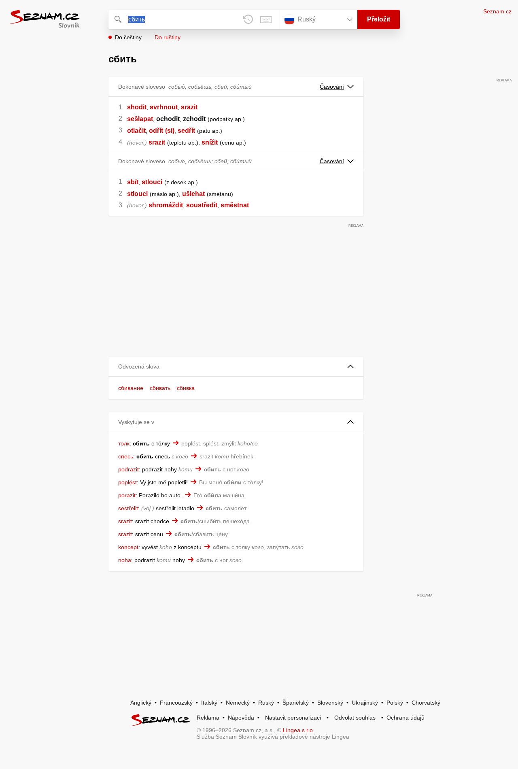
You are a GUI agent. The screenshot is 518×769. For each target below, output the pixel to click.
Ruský (266, 702)
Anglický (140, 702)
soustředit (201, 205)
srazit (189, 107)
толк (124, 443)
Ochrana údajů (405, 717)
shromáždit (166, 205)
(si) (169, 130)
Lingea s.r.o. (298, 730)
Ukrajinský (365, 702)
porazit (127, 495)
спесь (125, 456)
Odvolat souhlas (355, 717)
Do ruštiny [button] (167, 37)
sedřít (186, 130)
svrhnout (164, 107)
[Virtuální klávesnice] (266, 19)
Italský (209, 702)
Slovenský (330, 702)
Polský (394, 702)
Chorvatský (426, 702)
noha (124, 560)
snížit (210, 142)
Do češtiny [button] (128, 37)
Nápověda (241, 717)
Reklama (208, 717)
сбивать (160, 388)
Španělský (295, 702)
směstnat (235, 205)
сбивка (186, 388)
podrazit (128, 469)
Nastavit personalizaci (293, 717)
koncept (128, 547)
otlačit (136, 130)
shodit (136, 107)
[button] (235, 367)
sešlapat (140, 118)
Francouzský (176, 702)
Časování (332, 86)
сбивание (130, 388)
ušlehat (193, 193)
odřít (156, 130)
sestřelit (128, 508)
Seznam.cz (497, 11)
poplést (127, 482)
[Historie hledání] (248, 19)
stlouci (152, 182)
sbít (132, 182)
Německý (238, 702)
